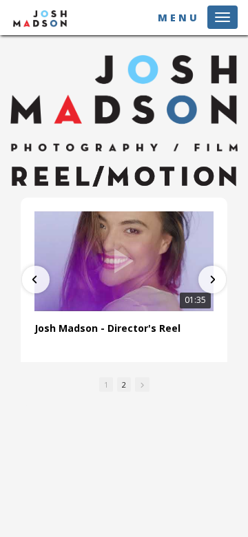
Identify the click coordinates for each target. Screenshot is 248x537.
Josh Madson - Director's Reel (107, 328)
